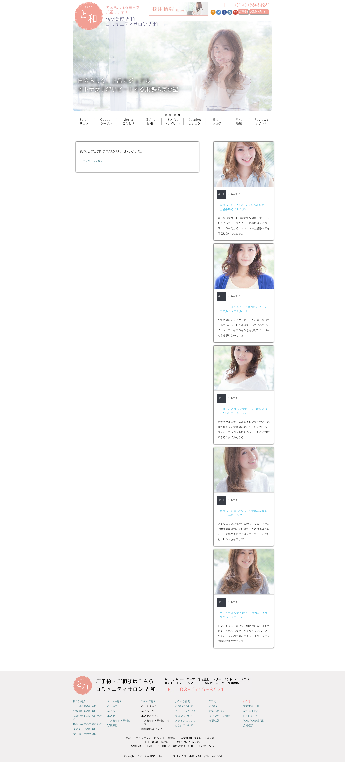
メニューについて (185, 711)
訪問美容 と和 (251, 706)
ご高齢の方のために (85, 706)
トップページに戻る (91, 161)
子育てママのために (85, 729)
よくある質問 (182, 701)
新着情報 (214, 720)
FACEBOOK (250, 716)
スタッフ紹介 (148, 701)
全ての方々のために (85, 734)
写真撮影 (112, 725)
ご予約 (212, 701)
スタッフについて (185, 720)
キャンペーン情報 (219, 716)
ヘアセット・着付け (119, 720)
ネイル (111, 711)
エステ (111, 716)
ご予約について (184, 706)
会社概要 (248, 725)
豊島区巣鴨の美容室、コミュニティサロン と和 (114, 16)
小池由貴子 (234, 194)
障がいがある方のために (87, 724)
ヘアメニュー (115, 706)
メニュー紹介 (114, 701)
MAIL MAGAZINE (253, 720)
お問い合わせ (217, 711)
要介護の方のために (85, 711)
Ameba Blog (250, 711)
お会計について (184, 725)
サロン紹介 (79, 701)
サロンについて (184, 716)
